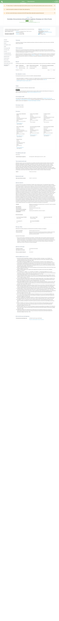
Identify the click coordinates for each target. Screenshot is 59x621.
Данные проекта (6, 58)
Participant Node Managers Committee (34, 100)
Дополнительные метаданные (6, 65)
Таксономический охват (7, 54)
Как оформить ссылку (7, 44)
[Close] (55, 5)
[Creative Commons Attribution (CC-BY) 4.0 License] (18, 90)
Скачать (18, 31)
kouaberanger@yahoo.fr (20, 147)
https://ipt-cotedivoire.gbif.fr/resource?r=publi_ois (36, 319)
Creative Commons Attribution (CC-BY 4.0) (34, 92)
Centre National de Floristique (47, 32)
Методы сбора (6, 59)
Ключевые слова (6, 49)
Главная (23, 1)
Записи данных (6, 41)
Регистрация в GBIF (7, 48)
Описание (5, 39)
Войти (57, 1)
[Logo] (2, 1)
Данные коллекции (7, 61)
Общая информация (31, 1)
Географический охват (7, 53)
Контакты (5, 51)
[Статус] (53, 2)
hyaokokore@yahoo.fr (20, 123)
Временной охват (6, 56)
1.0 (17, 68)
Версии (5, 43)
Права (5, 46)
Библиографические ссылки (8, 63)
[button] (54, 2)
